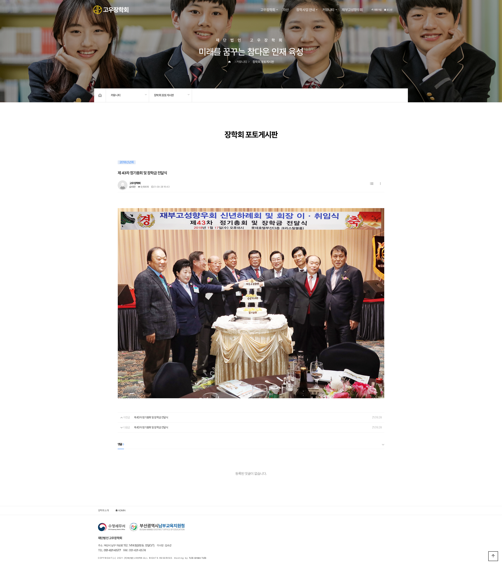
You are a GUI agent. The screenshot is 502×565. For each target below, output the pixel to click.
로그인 (389, 9)
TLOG (191, 558)
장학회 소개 (103, 510)
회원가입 (378, 9)
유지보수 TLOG (200, 558)
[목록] (371, 183)
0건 (133, 186)
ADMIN (121, 510)
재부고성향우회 (352, 10)
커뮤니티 (328, 10)
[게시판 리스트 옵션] (380, 183)
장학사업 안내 (305, 10)
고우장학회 (267, 10)
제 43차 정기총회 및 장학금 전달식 (151, 417)
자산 (286, 10)
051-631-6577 (109, 550)
